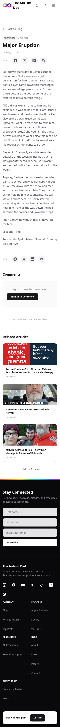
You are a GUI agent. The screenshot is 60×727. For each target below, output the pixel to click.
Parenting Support (13, 654)
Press (34, 654)
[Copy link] (43, 60)
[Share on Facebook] (15, 60)
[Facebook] (15, 585)
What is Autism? (11, 619)
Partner (35, 663)
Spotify (35, 619)
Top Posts (8, 629)
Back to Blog (14, 29)
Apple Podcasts (39, 610)
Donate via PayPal (12, 689)
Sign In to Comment (22, 296)
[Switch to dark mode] (37, 5)
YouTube (36, 629)
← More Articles (30, 469)
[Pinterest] (6, 594)
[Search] (45, 5)
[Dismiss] (51, 717)
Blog (5, 610)
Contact (35, 673)
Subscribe (12, 542)
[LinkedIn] (53, 585)
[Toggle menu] (53, 5)
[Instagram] (6, 585)
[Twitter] (34, 585)
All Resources (10, 645)
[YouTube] (25, 585)
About (34, 645)
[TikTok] (43, 585)
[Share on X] (24, 60)
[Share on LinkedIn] (34, 60)
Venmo (6, 698)
